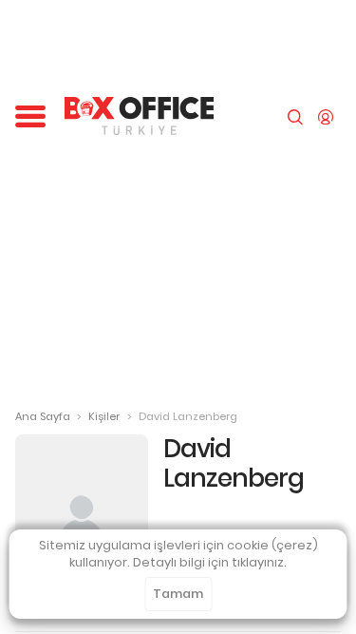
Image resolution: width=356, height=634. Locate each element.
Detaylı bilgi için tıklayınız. (210, 562)
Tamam (178, 594)
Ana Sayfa (42, 416)
